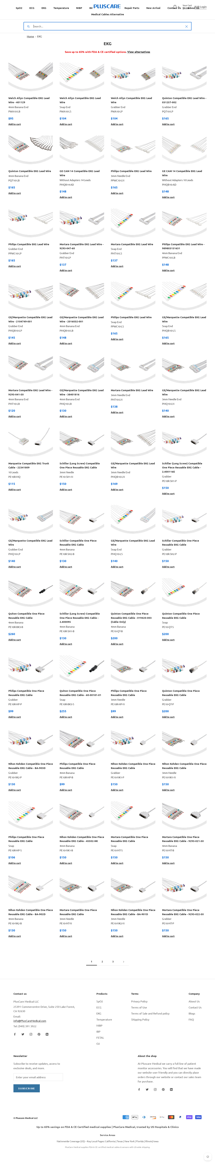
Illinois (148, 1141)
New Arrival (153, 8)
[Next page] (123, 961)
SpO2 (19, 8)
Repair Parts (131, 8)
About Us (194, 1001)
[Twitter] (23, 1034)
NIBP (79, 8)
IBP (91, 8)
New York (129, 1141)
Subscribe (26, 1088)
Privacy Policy (139, 1001)
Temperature (61, 8)
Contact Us (195, 1007)
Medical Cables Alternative (107, 14)
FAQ (191, 1019)
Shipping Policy (140, 1019)
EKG (43, 8)
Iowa (155, 1141)
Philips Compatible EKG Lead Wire (131, 171)
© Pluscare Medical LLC (25, 1118)
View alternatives (138, 52)
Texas (120, 1141)
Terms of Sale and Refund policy (150, 1013)
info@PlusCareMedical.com (29, 1020)
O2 (98, 1043)
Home (30, 36)
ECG (31, 8)
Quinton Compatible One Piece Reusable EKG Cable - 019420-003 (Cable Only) (131, 618)
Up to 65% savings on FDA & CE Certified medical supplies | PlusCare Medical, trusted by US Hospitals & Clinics (107, 1127)
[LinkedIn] (47, 1034)
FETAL (100, 1037)
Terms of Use (139, 1007)
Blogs (192, 1013)
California (110, 1141)
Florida (139, 1141)
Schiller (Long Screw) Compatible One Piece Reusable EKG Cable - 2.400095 (80, 618)
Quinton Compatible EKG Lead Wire (29, 171)
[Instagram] (31, 1034)
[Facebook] (14, 1034)
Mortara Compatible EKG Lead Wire (132, 244)
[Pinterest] (39, 1034)
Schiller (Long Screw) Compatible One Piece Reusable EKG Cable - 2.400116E (182, 467)
